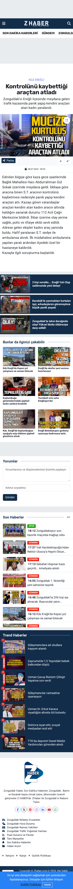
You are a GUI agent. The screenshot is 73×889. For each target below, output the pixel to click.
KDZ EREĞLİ (36, 79)
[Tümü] (68, 517)
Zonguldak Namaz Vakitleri (22, 827)
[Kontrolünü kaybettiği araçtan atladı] (36, 135)
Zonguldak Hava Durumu (21, 823)
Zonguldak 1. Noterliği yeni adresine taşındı (46, 583)
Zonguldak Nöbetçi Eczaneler (23, 819)
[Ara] (69, 23)
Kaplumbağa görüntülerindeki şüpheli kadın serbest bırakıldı (16, 401)
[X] (24, 809)
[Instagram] (36, 809)
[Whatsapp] (55, 809)
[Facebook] (18, 809)
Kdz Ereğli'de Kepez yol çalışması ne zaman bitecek (18, 369)
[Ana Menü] (3, 23)
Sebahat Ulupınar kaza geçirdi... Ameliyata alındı (46, 566)
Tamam (47, 885)
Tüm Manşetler (15, 838)
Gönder (10, 497)
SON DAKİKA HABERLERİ (20, 33)
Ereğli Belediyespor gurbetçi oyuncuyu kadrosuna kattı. (53, 432)
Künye (23, 855)
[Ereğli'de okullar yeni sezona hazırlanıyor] (54, 356)
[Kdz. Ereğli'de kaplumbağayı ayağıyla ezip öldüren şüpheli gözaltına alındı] (19, 418)
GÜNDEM (48, 33)
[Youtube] (49, 809)
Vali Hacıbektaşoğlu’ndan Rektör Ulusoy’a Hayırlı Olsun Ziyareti (48, 550)
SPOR (31, 526)
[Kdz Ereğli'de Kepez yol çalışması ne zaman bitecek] (19, 356)
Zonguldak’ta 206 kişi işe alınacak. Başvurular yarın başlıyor (47, 600)
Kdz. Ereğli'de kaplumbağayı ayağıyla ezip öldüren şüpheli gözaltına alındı (18, 433)
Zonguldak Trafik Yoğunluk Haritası (27, 831)
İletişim (10, 855)
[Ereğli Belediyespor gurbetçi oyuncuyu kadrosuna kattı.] (54, 418)
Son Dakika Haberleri (19, 842)
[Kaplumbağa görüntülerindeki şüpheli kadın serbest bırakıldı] (19, 386)
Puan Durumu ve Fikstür (20, 834)
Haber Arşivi (14, 846)
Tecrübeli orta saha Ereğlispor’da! (48, 399)
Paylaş (10, 160)
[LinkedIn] (43, 809)
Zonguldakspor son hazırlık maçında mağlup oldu (46, 533)
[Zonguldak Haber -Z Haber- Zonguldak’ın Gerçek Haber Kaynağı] (36, 23)
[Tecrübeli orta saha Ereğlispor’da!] (54, 386)
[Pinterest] (30, 809)
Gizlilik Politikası (41, 855)
